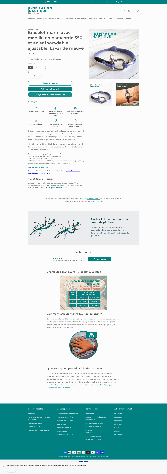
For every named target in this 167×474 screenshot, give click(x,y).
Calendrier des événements (67, 414)
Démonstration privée (94, 423)
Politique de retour (35, 423)
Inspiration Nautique (71, 456)
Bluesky (117, 431)
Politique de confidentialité (38, 430)
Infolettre (118, 414)
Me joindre (89, 414)
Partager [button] (33, 102)
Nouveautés (61, 424)
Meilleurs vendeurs (64, 428)
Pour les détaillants (93, 436)
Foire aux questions (35, 427)
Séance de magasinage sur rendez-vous (96, 418)
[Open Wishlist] (133, 10)
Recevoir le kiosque (93, 427)
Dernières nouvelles (93, 440)
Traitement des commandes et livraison (39, 418)
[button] (124, 10)
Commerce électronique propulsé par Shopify (93, 456)
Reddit (117, 428)
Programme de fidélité (65, 421)
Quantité (31, 72)
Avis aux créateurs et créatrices (93, 431)
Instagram (118, 421)
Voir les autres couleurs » (39, 167)
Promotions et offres (65, 417)
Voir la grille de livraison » (56, 188)
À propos (31, 414)
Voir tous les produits (65, 435)
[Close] (165, 464)
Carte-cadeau (62, 431)
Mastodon (118, 435)
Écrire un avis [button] (100, 259)
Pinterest (118, 424)
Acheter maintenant (50, 89)
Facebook (118, 417)
